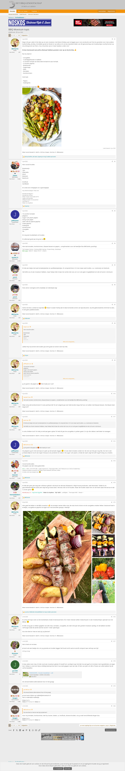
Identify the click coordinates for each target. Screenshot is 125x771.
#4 (114, 243)
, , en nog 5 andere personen (40, 156)
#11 (114, 416)
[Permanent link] (64, 152)
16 (19, 35)
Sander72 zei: (27, 397)
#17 (114, 641)
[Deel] (112, 39)
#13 (114, 461)
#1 (114, 39)
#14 (114, 482)
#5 (114, 265)
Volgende (24, 35)
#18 (114, 661)
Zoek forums (23, 14)
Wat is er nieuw (22, 11)
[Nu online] (15, 273)
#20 (114, 706)
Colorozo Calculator (33, 14)
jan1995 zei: (27, 689)
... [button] (16, 35)
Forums (12, 11)
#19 (114, 686)
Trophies (34, 11)
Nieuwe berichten (13, 14)
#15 (114, 502)
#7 (114, 304)
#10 (114, 393)
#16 (114, 617)
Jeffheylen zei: (27, 364)
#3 (114, 211)
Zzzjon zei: (26, 327)
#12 (114, 441)
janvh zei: (26, 420)
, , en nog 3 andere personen (40, 612)
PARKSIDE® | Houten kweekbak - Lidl (41, 673)
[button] (29, 11)
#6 (114, 284)
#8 (114, 323)
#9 (114, 360)
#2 (114, 161)
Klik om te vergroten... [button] (69, 341)
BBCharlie (12, 32)
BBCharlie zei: (27, 444)
